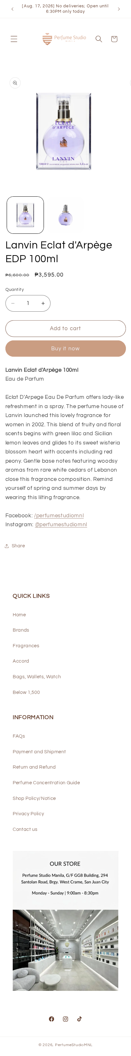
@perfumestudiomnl (61, 524)
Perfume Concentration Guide (46, 782)
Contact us (25, 829)
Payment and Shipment (39, 751)
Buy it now (65, 348)
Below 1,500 (26, 692)
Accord (21, 661)
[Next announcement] (119, 9)
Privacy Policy (28, 813)
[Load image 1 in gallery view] (25, 215)
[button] (14, 39)
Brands (21, 630)
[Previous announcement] (12, 9)
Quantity (14, 289)
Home (19, 614)
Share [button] (18, 545)
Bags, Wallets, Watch (37, 676)
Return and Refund (34, 767)
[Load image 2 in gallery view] (65, 215)
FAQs (19, 736)
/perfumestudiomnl (59, 515)
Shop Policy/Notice (34, 798)
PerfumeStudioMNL (74, 1045)
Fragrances (26, 645)
